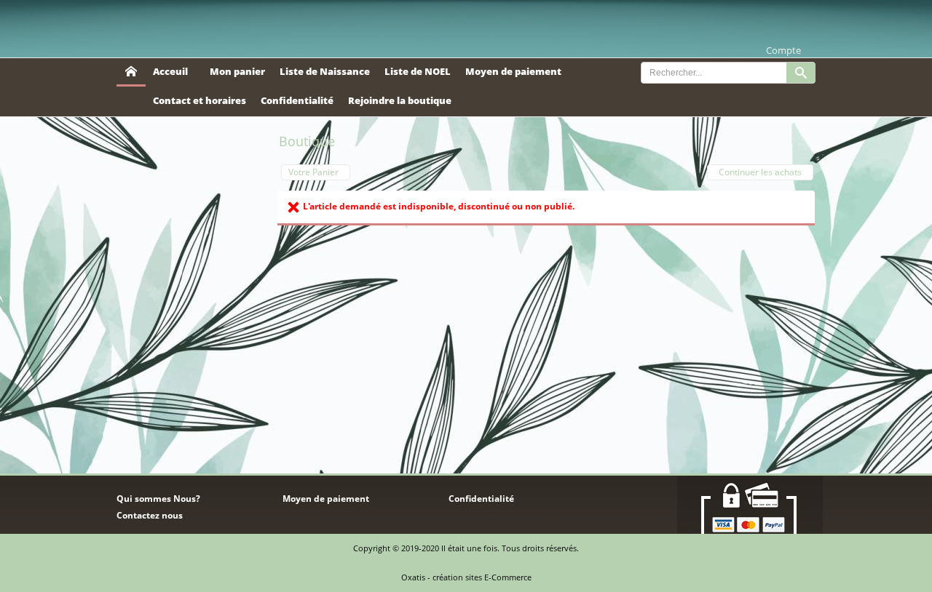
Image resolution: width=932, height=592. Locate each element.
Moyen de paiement (513, 71)
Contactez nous (149, 515)
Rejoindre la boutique (399, 100)
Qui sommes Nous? (158, 498)
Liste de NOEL (417, 71)
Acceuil (170, 71)
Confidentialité (297, 100)
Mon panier (237, 71)
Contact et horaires (199, 100)
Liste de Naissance (325, 71)
